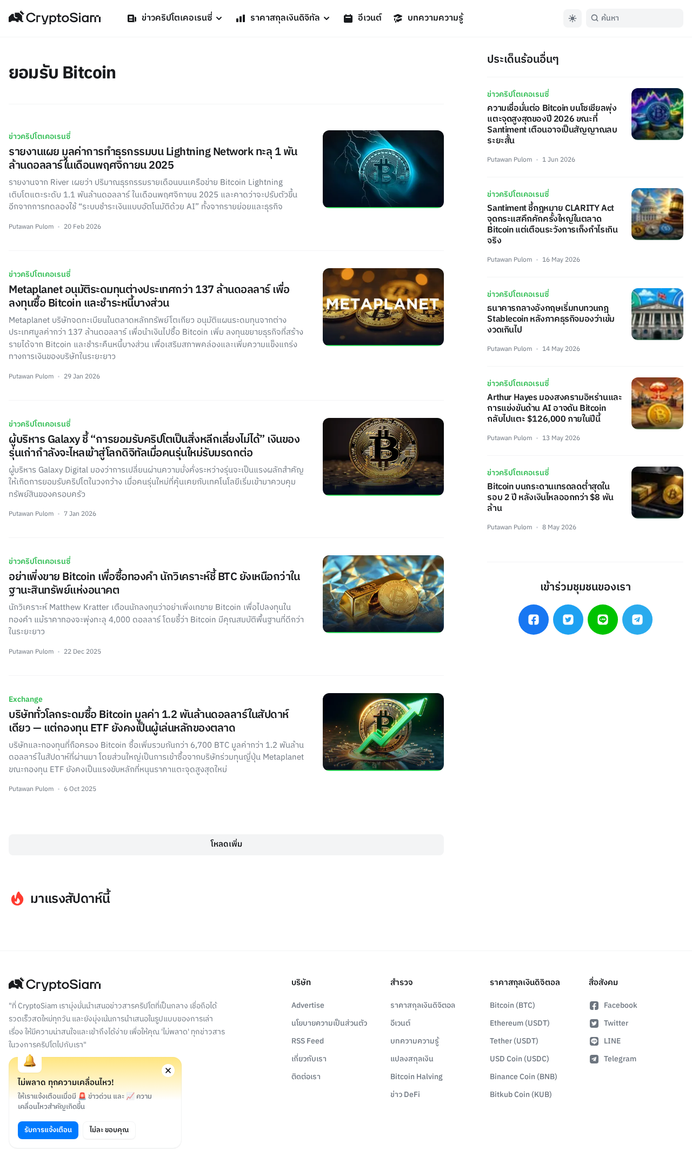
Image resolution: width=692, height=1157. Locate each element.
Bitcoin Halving (416, 1076)
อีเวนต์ (370, 18)
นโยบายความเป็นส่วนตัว (329, 1023)
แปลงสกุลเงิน (412, 1059)
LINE (612, 1041)
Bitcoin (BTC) (512, 1005)
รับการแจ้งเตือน (48, 1130)
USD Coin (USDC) (519, 1059)
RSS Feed (307, 1041)
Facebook (620, 1005)
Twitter (616, 1023)
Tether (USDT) (514, 1041)
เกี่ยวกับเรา (309, 1059)
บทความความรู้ (435, 18)
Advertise (307, 1005)
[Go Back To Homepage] (55, 18)
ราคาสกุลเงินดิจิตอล (422, 1005)
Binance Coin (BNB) (523, 1076)
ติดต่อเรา (306, 1076)
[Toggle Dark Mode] (572, 18)
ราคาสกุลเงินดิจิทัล (285, 18)
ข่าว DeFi (405, 1094)
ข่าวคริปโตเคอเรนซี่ (177, 18)
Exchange (26, 699)
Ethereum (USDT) (520, 1023)
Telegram (620, 1059)
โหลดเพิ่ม (226, 844)
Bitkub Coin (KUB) (521, 1094)
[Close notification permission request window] (168, 1070)
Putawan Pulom (31, 227)
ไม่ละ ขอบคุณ (109, 1130)
